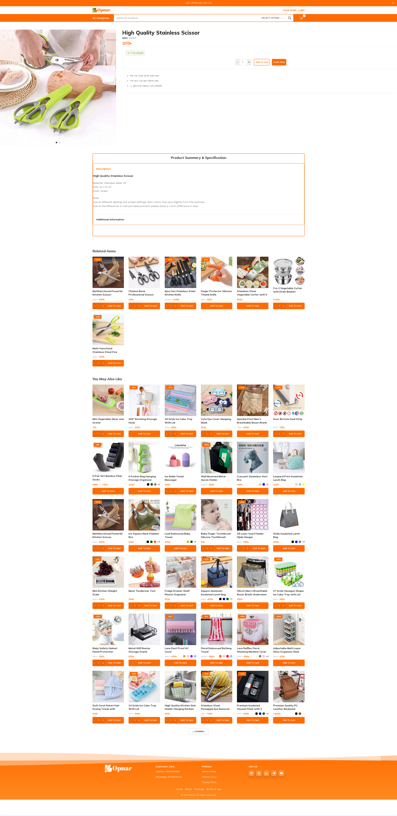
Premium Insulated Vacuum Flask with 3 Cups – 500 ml (249, 709)
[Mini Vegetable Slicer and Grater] (108, 400)
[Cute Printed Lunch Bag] (108, 744)
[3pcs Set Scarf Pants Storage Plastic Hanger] (144, 744)
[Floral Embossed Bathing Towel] (216, 629)
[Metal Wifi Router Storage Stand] (144, 629)
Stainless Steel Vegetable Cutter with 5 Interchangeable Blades (252, 295)
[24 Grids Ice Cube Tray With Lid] (144, 686)
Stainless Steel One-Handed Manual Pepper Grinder (287, 766)
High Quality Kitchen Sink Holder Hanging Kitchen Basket (180, 709)
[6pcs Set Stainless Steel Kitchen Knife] (180, 272)
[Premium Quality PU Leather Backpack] (289, 686)
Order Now (279, 62)
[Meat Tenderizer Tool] (144, 572)
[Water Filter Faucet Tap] (216, 744)
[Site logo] (101, 9)
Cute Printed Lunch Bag (107, 762)
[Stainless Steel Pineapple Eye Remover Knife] (216, 686)
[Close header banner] (393, 3)
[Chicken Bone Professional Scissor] (144, 272)
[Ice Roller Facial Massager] (180, 457)
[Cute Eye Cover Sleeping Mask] (216, 400)
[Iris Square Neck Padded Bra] (144, 515)
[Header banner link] (198, 3)
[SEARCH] (289, 18)
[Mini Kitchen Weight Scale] (108, 572)
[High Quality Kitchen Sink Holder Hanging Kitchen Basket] (180, 686)
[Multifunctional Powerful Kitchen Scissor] (108, 272)
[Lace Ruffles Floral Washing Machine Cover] (252, 629)
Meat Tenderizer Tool (142, 590)
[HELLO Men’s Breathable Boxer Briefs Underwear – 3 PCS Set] (252, 572)
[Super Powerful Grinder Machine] (252, 744)
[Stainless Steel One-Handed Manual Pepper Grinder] (289, 744)
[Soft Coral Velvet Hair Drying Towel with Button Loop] (108, 686)
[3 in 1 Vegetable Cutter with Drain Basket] (289, 271)
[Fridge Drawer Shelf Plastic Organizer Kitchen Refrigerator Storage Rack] (180, 572)
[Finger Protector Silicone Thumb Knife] (216, 272)
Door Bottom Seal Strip (287, 419)
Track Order (290, 10)
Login (301, 10)
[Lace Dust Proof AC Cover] (180, 629)
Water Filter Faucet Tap (216, 762)
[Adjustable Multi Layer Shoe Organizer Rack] (289, 629)
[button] (108, 306)
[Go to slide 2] (59, 142)
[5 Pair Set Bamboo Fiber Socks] (108, 457)
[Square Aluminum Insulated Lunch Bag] (216, 572)
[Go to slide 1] (56, 142)
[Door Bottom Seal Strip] (289, 400)
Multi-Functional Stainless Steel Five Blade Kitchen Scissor (106, 352)
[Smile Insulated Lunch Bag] (289, 515)
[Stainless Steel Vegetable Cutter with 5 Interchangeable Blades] (252, 272)
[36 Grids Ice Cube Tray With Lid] (180, 400)
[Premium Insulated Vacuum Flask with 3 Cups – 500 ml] (252, 686)
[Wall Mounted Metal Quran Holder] (216, 457)
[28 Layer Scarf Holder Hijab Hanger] (252, 515)
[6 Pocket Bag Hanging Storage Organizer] (144, 457)
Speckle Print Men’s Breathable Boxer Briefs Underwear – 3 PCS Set (252, 422)
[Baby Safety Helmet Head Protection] (108, 629)
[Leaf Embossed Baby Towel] (180, 515)
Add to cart (262, 62)
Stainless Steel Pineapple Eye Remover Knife (215, 709)
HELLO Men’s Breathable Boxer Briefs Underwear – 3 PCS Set (252, 594)
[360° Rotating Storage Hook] (144, 400)
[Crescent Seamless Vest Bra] (252, 457)
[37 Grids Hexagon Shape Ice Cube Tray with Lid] (289, 572)
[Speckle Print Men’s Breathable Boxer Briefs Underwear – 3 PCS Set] (252, 400)
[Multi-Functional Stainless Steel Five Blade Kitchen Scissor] (108, 329)
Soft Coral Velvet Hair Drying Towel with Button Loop (106, 709)
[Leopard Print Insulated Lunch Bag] (289, 457)
